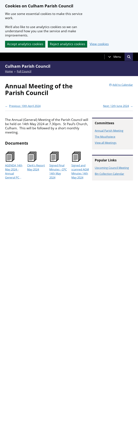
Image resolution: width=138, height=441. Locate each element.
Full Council (24, 71)
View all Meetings (105, 143)
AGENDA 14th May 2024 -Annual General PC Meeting (13, 172)
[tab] (114, 57)
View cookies (99, 44)
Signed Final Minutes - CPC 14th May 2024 (58, 171)
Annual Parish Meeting (109, 131)
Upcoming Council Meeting (112, 168)
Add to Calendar (122, 85)
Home (9, 71)
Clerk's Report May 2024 (36, 167)
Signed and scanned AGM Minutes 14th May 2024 (80, 171)
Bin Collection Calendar (109, 174)
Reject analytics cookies (67, 44)
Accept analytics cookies (25, 44)
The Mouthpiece (105, 137)
